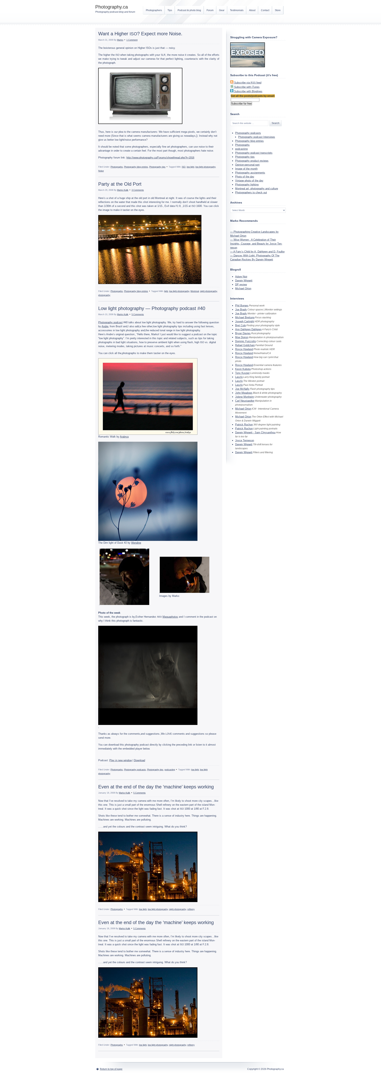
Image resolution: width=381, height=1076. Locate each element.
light (166, 291)
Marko (120, 40)
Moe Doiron (241, 337)
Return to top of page (111, 1069)
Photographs (117, 167)
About (252, 10)
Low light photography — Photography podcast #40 (151, 308)
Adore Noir (241, 276)
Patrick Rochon (244, 424)
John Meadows (243, 392)
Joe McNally (242, 388)
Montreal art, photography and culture (256, 188)
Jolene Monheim (244, 396)
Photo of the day (244, 176)
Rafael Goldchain (245, 345)
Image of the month (246, 168)
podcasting (170, 769)
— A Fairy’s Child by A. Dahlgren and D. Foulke (257, 251)
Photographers (154, 10)
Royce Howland (244, 349)
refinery (191, 909)
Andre (105, 326)
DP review (241, 284)
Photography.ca (111, 7)
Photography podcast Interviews (256, 136)
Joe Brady (241, 309)
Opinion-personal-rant (247, 164)
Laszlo (239, 376)
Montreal (194, 291)
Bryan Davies (243, 333)
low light (190, 167)
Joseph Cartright (244, 321)
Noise (101, 171)
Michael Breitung (244, 317)
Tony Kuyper (242, 372)
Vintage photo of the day (249, 180)
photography (104, 295)
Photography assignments (250, 172)
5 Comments (138, 314)
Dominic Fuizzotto (245, 341)
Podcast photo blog (189, 10)
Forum (210, 10)
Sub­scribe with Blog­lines (248, 91)
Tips (169, 10)
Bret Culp (240, 325)
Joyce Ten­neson (244, 440)
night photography (208, 291)
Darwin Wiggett (243, 280)
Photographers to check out (251, 192)
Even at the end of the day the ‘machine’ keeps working (156, 786)
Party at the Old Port (119, 184)
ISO (184, 167)
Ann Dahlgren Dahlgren (248, 329)
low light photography (205, 167)
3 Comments (138, 190)
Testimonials (236, 10)
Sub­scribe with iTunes (247, 86)
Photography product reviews (251, 160)
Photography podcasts (135, 769)
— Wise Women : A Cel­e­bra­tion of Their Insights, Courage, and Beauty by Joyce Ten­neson (256, 243)
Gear (221, 10)
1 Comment (132, 40)
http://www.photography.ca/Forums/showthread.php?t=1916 (160, 157)
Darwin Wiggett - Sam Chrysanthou (255, 432)
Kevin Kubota (243, 369)
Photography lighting (247, 184)
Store (278, 10)
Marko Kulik (122, 190)
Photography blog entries (136, 167)
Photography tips (157, 167)
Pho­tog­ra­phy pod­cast (110, 322)
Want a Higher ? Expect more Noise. (140, 33)
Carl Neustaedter (244, 400)
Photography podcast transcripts (253, 152)
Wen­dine (136, 542)
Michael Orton (243, 288)
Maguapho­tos (170, 616)
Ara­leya (124, 436)
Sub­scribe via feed (247, 82)
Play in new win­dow (120, 760)
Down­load (139, 760)
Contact (265, 10)
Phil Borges (241, 305)
